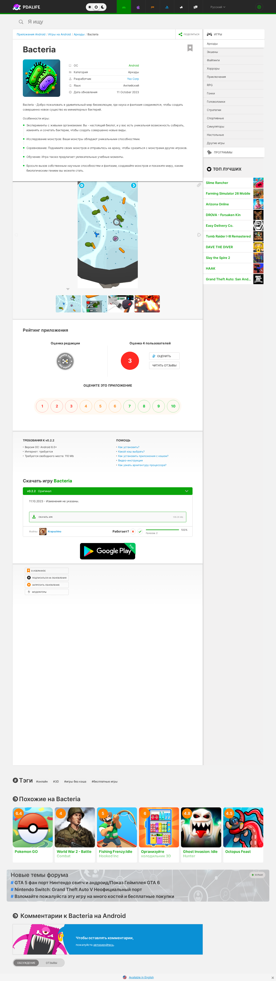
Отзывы (51, 962)
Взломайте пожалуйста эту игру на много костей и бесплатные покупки (92, 896)
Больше (259, 875)
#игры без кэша (75, 781)
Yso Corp (133, 78)
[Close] (272, 977)
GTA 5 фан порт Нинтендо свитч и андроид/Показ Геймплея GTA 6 (85, 882)
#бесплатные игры (105, 781)
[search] (130, 21)
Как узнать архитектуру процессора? (142, 465)
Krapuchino (54, 531)
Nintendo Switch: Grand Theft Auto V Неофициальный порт (76, 889)
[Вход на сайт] (259, 7)
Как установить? (128, 447)
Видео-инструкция (130, 460)
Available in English (141, 977)
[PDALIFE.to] (25, 7)
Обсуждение (26, 962)
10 (173, 406)
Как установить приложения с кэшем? (143, 456)
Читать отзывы (164, 365)
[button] (199, 185)
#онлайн (42, 781)
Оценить (164, 356)
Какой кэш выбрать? (131, 451)
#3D (56, 781)
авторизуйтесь (103, 944)
